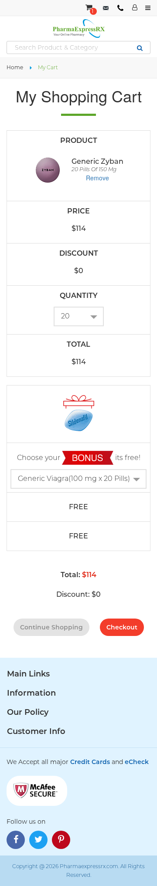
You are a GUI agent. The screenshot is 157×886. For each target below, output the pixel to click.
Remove (97, 177)
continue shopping (51, 627)
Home (15, 67)
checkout (121, 627)
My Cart (48, 67)
